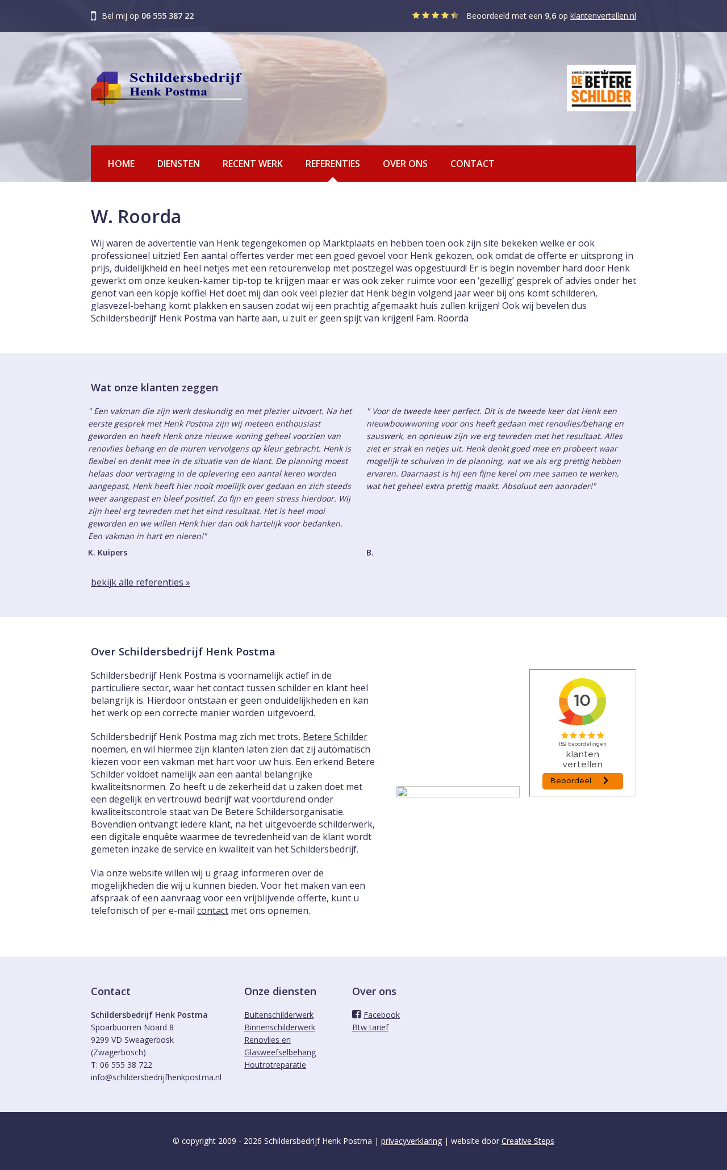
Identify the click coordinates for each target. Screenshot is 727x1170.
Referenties (333, 163)
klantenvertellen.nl (603, 15)
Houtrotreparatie (275, 1064)
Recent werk (253, 163)
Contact (472, 163)
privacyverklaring (411, 1140)
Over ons (405, 163)
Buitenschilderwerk (279, 1014)
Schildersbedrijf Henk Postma (166, 89)
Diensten (178, 163)
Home (121, 163)
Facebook (382, 1014)
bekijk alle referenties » (140, 582)
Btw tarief (370, 1027)
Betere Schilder (335, 736)
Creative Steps (528, 1140)
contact (212, 910)
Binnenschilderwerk (279, 1027)
